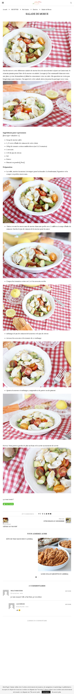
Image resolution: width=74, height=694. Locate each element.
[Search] (71, 3)
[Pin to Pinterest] (46, 514)
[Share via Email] (50, 514)
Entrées (35, 9)
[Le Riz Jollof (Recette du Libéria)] (54, 554)
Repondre (68, 591)
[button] (5, 557)
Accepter (46, 692)
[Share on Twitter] (44, 514)
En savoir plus (56, 692)
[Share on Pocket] (48, 514)
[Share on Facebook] (42, 514)
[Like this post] (40, 514)
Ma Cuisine (25, 9)
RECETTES (14, 9)
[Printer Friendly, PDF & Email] (8, 504)
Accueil (5, 9)
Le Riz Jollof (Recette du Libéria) (54, 574)
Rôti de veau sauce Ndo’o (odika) (19, 539)
